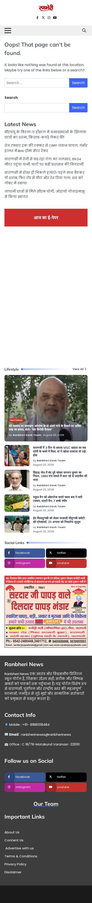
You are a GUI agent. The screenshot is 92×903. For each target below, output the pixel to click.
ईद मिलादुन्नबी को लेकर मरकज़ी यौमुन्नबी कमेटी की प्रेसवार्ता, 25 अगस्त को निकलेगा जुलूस (59, 520)
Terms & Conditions (20, 856)
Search (11, 97)
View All (78, 369)
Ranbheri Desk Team (27, 435)
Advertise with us (19, 848)
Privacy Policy (15, 864)
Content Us (13, 840)
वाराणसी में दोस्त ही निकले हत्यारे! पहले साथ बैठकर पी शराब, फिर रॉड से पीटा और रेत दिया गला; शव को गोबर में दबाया (44, 177)
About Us (11, 832)
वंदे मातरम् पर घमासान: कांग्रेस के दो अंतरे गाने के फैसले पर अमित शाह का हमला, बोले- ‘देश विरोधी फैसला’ (45, 428)
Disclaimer (12, 872)
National (16, 420)
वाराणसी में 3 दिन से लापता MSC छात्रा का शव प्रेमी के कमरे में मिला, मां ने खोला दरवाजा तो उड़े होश (59, 451)
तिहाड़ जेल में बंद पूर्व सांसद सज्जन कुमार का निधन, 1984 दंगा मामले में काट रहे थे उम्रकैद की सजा (60, 476)
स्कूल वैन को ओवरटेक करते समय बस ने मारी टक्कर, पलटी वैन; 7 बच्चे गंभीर (57, 499)
